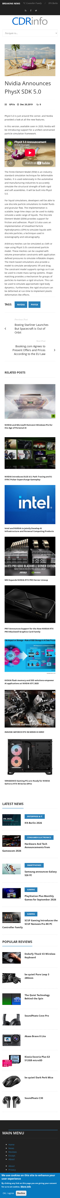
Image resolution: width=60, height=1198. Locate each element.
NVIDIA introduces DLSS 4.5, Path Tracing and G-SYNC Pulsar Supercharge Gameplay (28, 478)
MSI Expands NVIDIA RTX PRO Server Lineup (26, 580)
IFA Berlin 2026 (40, 3)
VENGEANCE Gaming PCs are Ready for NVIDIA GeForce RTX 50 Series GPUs (27, 782)
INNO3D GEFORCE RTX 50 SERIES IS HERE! (24, 732)
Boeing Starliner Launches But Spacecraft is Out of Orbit (31, 328)
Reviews (12, 1151)
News (11, 1148)
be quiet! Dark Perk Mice (39, 1077)
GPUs (12, 104)
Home (11, 1144)
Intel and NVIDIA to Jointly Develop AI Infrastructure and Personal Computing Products (29, 530)
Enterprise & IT (34, 816)
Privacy (12, 1169)
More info (26, 1186)
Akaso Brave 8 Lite (35, 1036)
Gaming (31, 889)
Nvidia (21, 304)
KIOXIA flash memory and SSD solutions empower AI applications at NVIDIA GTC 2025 (29, 682)
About (11, 1159)
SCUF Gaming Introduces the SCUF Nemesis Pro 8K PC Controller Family (30, 924)
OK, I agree (8, 1193)
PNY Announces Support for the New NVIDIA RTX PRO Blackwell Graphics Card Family (29, 630)
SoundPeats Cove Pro (37, 1015)
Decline (21, 1193)
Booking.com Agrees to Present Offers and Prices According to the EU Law (28, 350)
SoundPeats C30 (34, 1098)
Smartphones (34, 865)
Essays (11, 1155)
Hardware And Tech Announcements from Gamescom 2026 (26, 847)
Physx (34, 304)
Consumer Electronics (39, 837)
